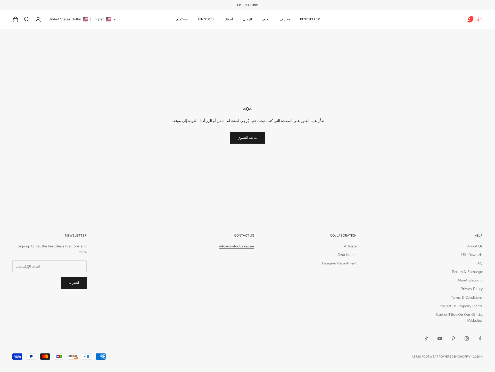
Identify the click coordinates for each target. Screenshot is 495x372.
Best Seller (310, 19)
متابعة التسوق (247, 137)
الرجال (247, 19)
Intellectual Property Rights (461, 306)
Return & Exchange (467, 271)
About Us (475, 246)
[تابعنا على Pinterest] (453, 338)
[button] (82, 19)
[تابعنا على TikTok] (426, 338)
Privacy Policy (472, 288)
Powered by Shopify (455, 356)
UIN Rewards (472, 254)
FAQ (479, 263)
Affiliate (350, 246)
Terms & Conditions (467, 297)
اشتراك (74, 282)
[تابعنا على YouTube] (439, 338)
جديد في (284, 19)
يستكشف (181, 19)
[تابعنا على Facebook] (480, 338)
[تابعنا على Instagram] (466, 338)
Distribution (347, 254)
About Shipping (470, 280)
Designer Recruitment (339, 263)
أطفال (229, 19)
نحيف (265, 19)
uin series (206, 19)
